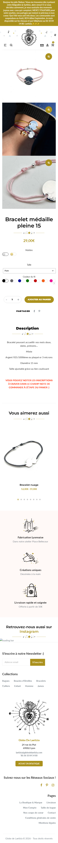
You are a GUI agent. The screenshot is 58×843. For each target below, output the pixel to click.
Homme (29, 686)
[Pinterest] (47, 785)
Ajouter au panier (39, 299)
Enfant (17, 686)
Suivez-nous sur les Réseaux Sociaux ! (30, 777)
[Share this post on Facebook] (34, 311)
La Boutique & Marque (30, 802)
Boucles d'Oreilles (23, 680)
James (41, 686)
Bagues (6, 680)
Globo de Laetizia (13, 838)
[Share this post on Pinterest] (39, 311)
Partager (23, 311)
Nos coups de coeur (33, 812)
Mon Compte (29, 807)
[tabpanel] (29, 458)
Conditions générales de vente (40, 817)
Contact (52, 812)
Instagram (29, 631)
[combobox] (29, 270)
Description (27, 328)
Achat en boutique (29, 763)
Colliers (6, 686)
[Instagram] (53, 785)
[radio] (5, 254)
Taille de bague (48, 807)
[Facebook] (41, 785)
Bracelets (41, 680)
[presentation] (54, 283)
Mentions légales (47, 822)
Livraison (51, 802)
